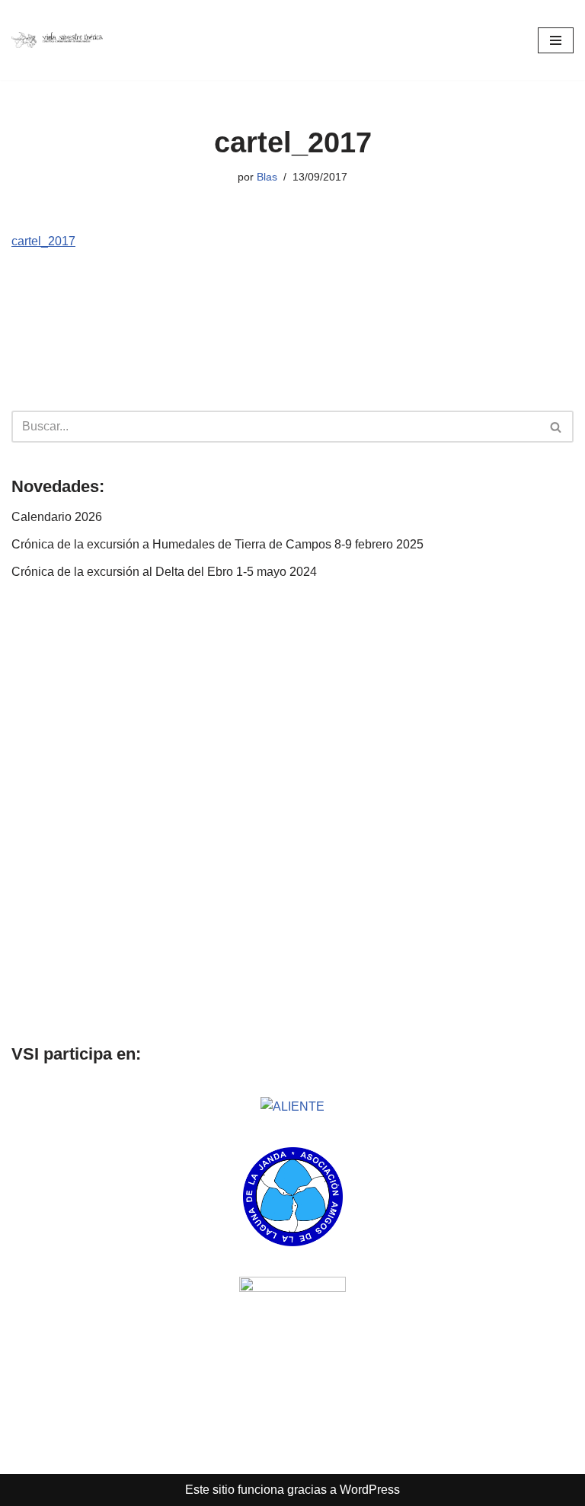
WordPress (370, 1489)
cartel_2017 (43, 241)
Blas (267, 177)
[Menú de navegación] (556, 40)
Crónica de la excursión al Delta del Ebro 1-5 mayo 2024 (164, 571)
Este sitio (210, 1489)
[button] (25, 812)
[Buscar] (556, 427)
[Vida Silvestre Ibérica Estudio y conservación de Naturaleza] (57, 40)
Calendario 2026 (56, 516)
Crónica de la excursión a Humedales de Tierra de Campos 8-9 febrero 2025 (217, 544)
